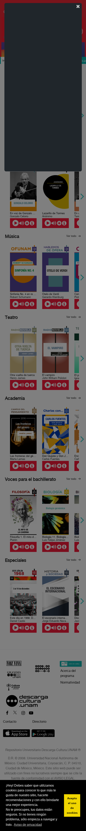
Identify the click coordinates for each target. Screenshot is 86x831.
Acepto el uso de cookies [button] (72, 805)
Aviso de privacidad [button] (28, 824)
